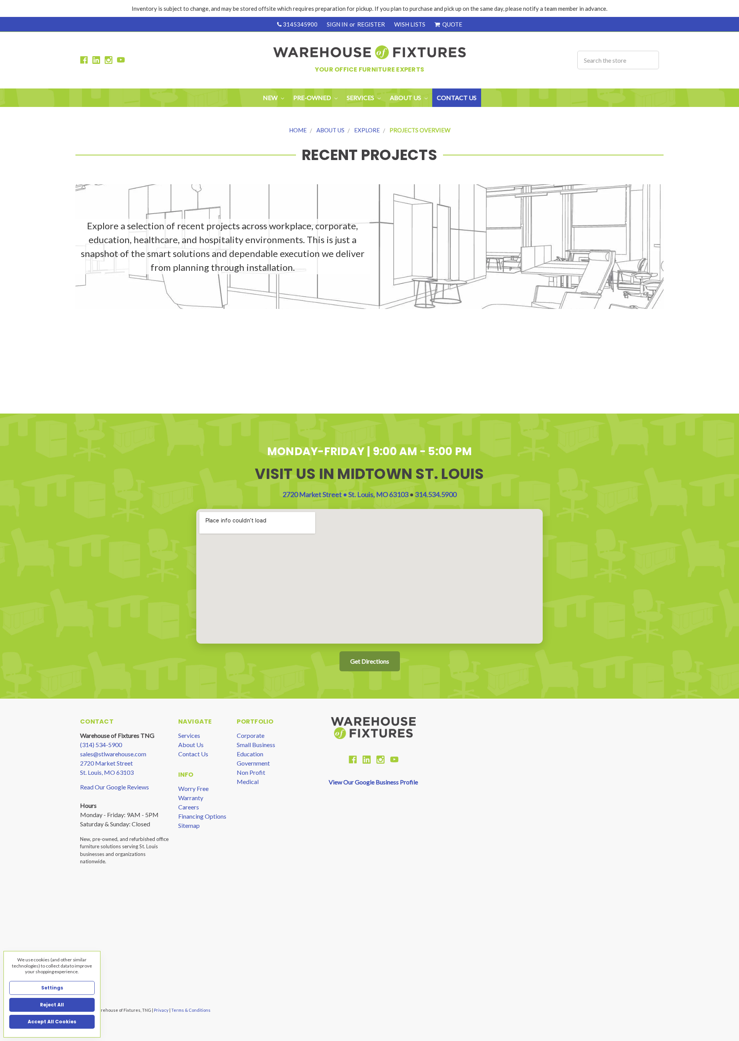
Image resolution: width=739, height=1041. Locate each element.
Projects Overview (420, 130)
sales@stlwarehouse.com (113, 753)
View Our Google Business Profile (373, 782)
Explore (367, 130)
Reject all (52, 1004)
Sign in (337, 24)
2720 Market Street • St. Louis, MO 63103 (346, 494)
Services (189, 735)
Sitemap (189, 825)
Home (298, 130)
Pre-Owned (312, 97)
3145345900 (300, 24)
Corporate (250, 735)
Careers (188, 807)
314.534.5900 (435, 494)
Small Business (256, 744)
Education (250, 753)
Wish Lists (409, 24)
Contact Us (457, 97)
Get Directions (369, 661)
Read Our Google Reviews (114, 787)
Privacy (161, 1010)
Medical (248, 781)
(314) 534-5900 (101, 744)
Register (371, 24)
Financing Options (202, 816)
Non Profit (251, 772)
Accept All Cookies (52, 1021)
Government (253, 763)
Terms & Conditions (191, 1010)
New (271, 97)
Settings (52, 987)
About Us (330, 130)
